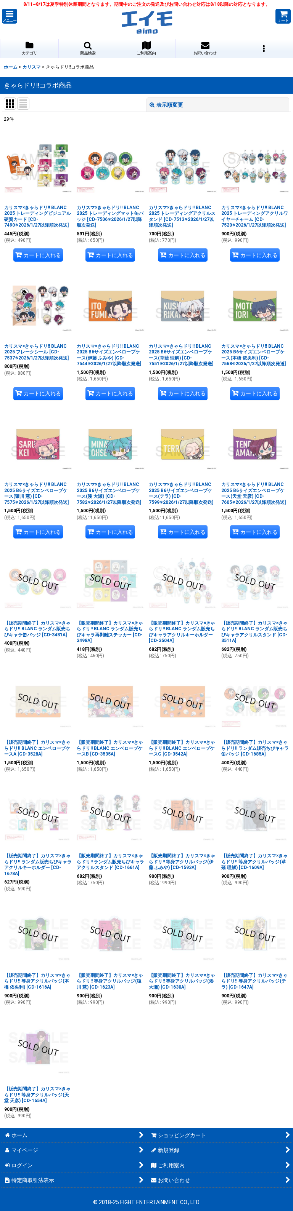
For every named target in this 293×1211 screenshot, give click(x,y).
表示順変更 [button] (169, 105)
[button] (9, 16)
